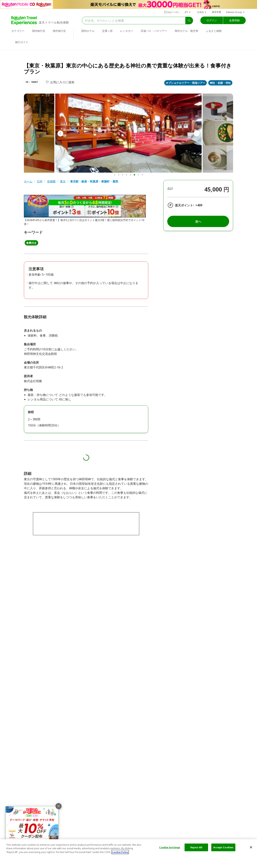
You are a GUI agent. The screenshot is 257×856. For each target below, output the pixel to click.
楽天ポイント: (184, 205)
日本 (40, 181)
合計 (170, 188)
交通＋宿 (107, 31)
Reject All (196, 847)
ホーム (28, 181)
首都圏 (51, 181)
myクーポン (173, 12)
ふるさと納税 (214, 31)
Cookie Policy (120, 852)
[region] (128, 847)
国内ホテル (87, 31)
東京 (63, 181)
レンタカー (126, 31)
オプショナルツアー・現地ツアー (185, 83)
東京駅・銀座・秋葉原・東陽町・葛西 (94, 181)
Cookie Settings (169, 847)
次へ (198, 221)
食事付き (31, 243)
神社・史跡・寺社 (220, 83)
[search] (189, 20)
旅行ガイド (21, 42)
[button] (188, 12)
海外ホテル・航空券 (186, 31)
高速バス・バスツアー (154, 31)
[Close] (251, 847)
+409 (198, 205)
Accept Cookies (223, 847)
